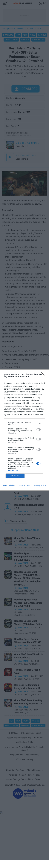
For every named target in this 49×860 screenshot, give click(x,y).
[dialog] (24, 430)
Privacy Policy (40, 485)
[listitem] (24, 423)
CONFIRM (15, 476)
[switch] (38, 429)
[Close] (43, 374)
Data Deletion (9, 485)
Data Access (24, 485)
